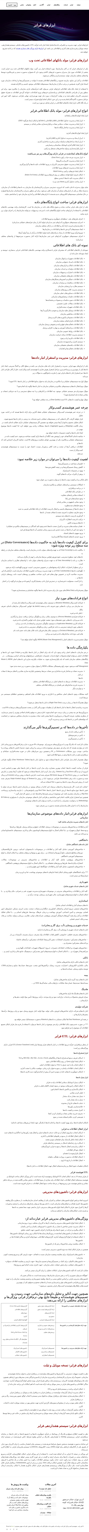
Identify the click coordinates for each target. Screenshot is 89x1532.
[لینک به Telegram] (10, 1529)
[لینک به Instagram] (13, 1529)
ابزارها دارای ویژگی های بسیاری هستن (30, 48)
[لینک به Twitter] (16, 1529)
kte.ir (12, 1526)
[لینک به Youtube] (7, 1529)
